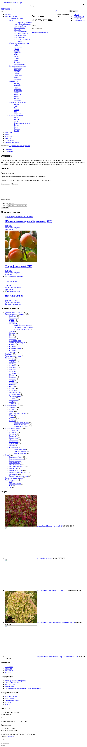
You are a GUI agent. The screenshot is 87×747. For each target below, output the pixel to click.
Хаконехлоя (13, 400)
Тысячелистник (15, 396)
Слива (16, 127)
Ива (15, 108)
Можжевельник (15, 484)
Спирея (12, 350)
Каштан (16, 110)
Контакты (8, 136)
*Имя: (3, 203)
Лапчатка (17, 62)
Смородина (18, 68)
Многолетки (13, 81)
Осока (11, 384)
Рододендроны (14, 392)
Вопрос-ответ (10, 684)
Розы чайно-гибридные (22, 24)
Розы (11, 20)
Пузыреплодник (15, 341)
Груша (16, 121)
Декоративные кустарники (19, 43)
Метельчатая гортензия (22, 329)
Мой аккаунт (9, 698)
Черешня (17, 129)
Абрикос (17, 117)
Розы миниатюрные (21, 33)
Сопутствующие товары (14, 478)
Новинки (8, 133)
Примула (12, 390)
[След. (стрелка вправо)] (4, 745)
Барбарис (17, 45)
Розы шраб (17, 30)
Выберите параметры (13, 304)
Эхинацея (12, 404)
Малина (16, 77)
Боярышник (18, 47)
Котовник (12, 377)
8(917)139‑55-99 (6, 9)
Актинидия (13, 430)
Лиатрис (17, 98)
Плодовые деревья (16, 115)
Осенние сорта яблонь (22, 426)
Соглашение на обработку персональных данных (23, 688)
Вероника (12, 369)
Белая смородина (20, 449)
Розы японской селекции (23, 22)
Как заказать (9, 686)
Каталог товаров (11, 16)
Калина (16, 58)
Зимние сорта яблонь (21, 423)
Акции (7, 134)
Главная (8, 14)
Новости (8, 138)
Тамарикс (12, 352)
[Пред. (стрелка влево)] (2, 745)
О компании (9, 140)
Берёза (16, 106)
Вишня (16, 119)
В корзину (9, 274)
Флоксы (12, 398)
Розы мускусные (20, 35)
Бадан (16, 87)
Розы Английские (20, 32)
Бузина (16, 49)
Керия (16, 60)
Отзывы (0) (9, 151)
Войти (76, 15)
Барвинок (17, 89)
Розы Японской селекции (18, 476)
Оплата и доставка (12, 682)
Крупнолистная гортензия (23, 327)
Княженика (13, 442)
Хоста (11, 402)
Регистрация (79, 17)
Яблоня (16, 131)
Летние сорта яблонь (21, 424)
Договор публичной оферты (15, 681)
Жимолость (13, 440)
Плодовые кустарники (17, 66)
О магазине (9, 667)
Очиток (12, 386)
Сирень (12, 346)
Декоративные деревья (17, 102)
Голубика (17, 72)
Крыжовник (13, 444)
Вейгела (17, 51)
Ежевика (17, 73)
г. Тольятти (6, 2)
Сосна (11, 485)
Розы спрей (18, 41)
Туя (10, 487)
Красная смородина (21, 451)
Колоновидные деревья (22, 123)
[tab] (45, 149)
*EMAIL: (4, 205)
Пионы (12, 388)
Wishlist (7, 704)
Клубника (8, 354)
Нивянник (13, 383)
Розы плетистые (19, 28)
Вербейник (18, 91)
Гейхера (16, 93)
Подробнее (9, 229)
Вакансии (8, 669)
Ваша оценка (6, 184)
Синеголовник (14, 394)
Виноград (17, 70)
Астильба (17, 85)
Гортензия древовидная (22, 325)
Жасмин (17, 56)
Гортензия (17, 52)
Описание (8, 149)
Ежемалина (18, 75)
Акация (16, 104)
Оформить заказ (80, 20)
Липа (15, 112)
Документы (9, 670)
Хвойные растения (16, 18)
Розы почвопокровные (22, 39)
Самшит (12, 344)
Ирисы (16, 96)
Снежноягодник (15, 348)
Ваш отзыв (5, 199)
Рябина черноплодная (17, 343)
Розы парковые (19, 37)
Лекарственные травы (13, 356)
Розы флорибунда (20, 26)
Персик (16, 125)
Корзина (77, 18)
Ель (10, 482)
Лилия (11, 381)
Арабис (16, 83)
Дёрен (16, 54)
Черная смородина (20, 453)
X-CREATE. (11, 736)
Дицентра (17, 94)
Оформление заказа (12, 142)
